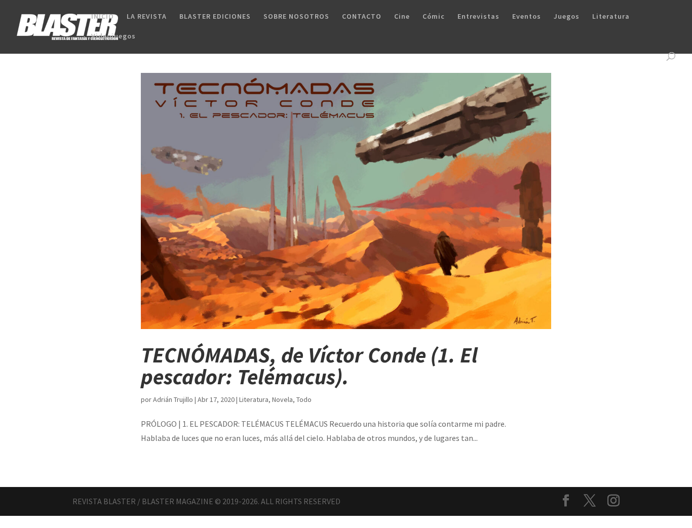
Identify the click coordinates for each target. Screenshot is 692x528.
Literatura (611, 17)
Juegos (567, 17)
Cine (402, 17)
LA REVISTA (147, 17)
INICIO (102, 17)
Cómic (433, 17)
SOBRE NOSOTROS (296, 17)
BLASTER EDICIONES (215, 17)
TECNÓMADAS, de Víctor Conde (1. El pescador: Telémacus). (309, 365)
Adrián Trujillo (173, 399)
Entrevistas (478, 17)
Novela (282, 399)
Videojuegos (113, 36)
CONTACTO (361, 17)
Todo (304, 399)
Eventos (526, 17)
